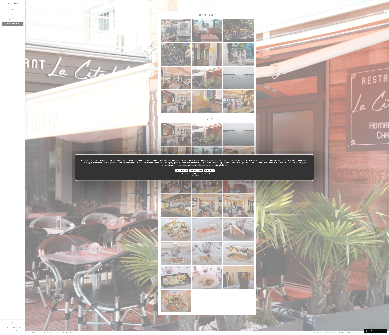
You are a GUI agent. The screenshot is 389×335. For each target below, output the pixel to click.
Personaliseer (209, 171)
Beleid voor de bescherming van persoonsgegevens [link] (195, 173)
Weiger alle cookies (196, 171)
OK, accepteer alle (181, 171)
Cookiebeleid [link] (195, 175)
